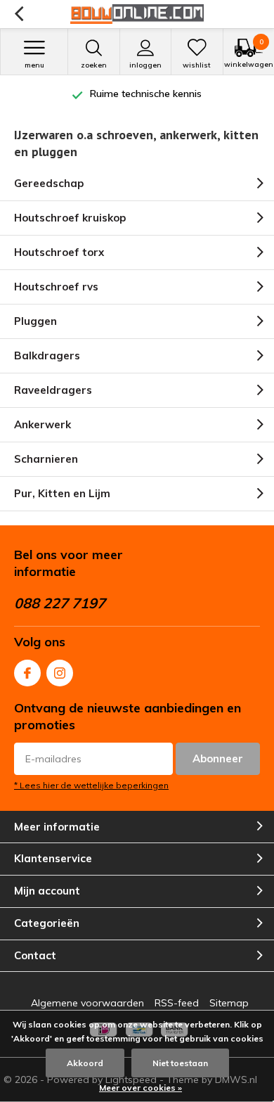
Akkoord (85, 1063)
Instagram (59, 673)
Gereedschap (49, 183)
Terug (18, 14)
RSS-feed (177, 1003)
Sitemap (229, 1003)
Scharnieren (46, 459)
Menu (34, 65)
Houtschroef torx (59, 252)
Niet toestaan (180, 1063)
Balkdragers (47, 355)
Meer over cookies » (140, 1087)
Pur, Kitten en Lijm (62, 493)
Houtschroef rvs (56, 286)
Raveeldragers (53, 390)
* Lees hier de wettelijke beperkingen (91, 785)
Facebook (27, 673)
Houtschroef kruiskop (70, 217)
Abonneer (218, 758)
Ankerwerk (42, 424)
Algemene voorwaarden (87, 1003)
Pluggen (35, 321)
